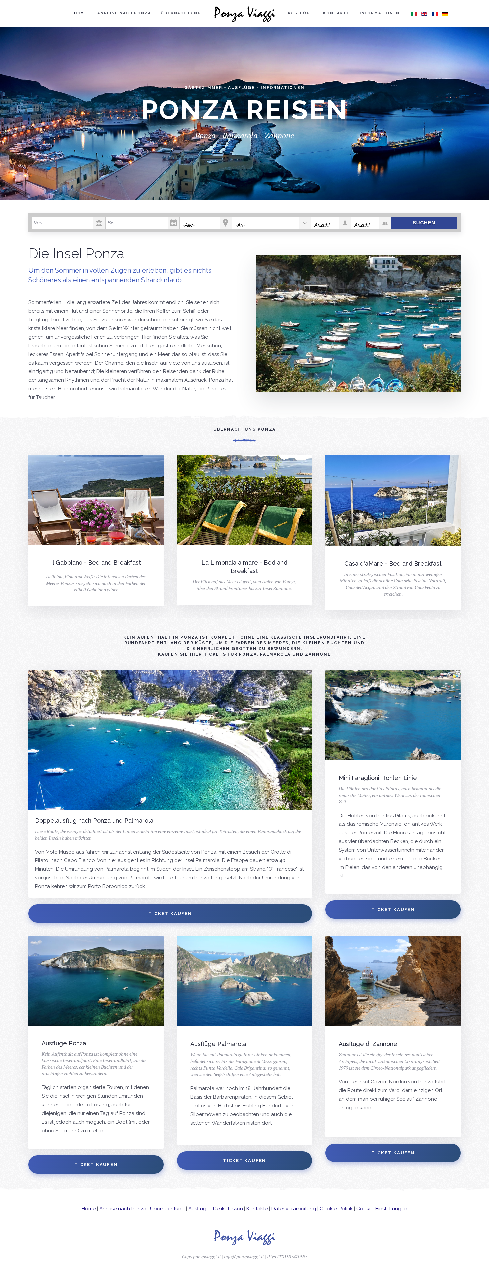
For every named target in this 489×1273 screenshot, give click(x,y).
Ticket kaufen (170, 913)
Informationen (380, 13)
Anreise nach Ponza (124, 13)
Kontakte (336, 13)
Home (80, 13)
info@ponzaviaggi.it (244, 1256)
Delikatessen (228, 1209)
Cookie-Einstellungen (381, 1209)
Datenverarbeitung (293, 1209)
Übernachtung (181, 13)
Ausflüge (300, 13)
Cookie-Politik (336, 1209)
